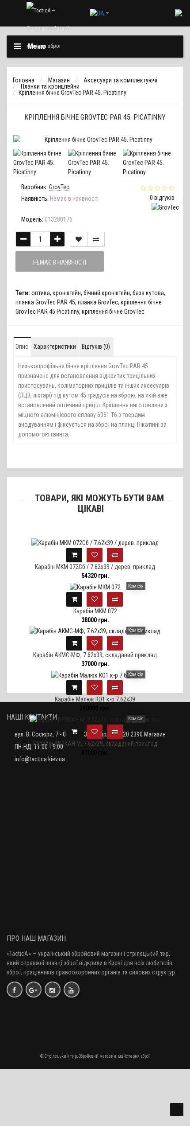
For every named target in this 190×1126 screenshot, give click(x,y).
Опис (21, 346)
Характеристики (55, 346)
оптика (40, 292)
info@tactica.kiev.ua (40, 759)
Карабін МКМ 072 (95, 611)
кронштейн (67, 292)
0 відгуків (162, 197)
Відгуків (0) (96, 346)
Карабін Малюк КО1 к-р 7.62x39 (95, 699)
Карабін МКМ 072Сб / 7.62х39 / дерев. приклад (95, 566)
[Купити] (74, 555)
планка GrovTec (98, 302)
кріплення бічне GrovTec (113, 311)
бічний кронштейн (107, 292)
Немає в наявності (59, 262)
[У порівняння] (96, 239)
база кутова (148, 292)
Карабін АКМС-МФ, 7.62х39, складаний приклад (95, 654)
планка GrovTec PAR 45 (45, 302)
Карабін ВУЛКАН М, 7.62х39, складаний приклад (95, 743)
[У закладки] (78, 239)
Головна (23, 80)
